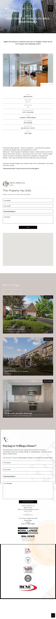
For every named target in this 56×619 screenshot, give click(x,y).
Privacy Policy (28, 520)
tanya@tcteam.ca (28, 514)
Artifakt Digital (30, 524)
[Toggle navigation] (50, 9)
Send (28, 227)
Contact (28, 522)
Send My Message (28, 501)
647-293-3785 (28, 511)
